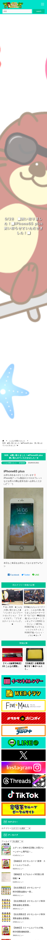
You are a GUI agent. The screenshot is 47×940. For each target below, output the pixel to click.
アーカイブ (6, 841)
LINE (36, 575)
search (38, 11)
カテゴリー (6, 828)
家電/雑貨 (22, 463)
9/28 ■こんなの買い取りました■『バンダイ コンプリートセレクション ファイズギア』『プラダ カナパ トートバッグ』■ (12, 615)
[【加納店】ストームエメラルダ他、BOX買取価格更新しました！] (6, 930)
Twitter (27, 575)
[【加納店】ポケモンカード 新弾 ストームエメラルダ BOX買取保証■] (6, 864)
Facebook (14, 575)
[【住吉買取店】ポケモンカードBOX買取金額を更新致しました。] (6, 904)
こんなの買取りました (10, 463)
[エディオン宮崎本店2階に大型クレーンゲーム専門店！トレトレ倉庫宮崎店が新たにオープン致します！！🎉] (6, 850)
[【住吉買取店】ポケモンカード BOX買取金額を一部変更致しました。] (6, 890)
